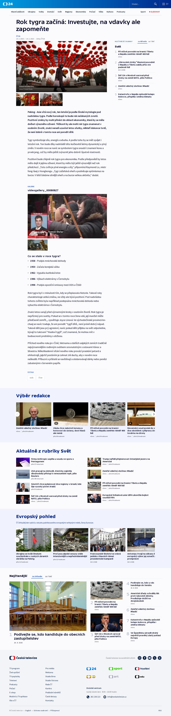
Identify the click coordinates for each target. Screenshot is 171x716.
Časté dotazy (51, 696)
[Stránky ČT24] (91, 668)
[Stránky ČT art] (113, 676)
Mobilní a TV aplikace (18, 696)
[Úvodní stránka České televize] (23, 658)
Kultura (110, 11)
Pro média (49, 668)
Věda (101, 11)
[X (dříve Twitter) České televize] (155, 658)
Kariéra (48, 688)
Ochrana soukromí (41, 710)
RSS (160, 710)
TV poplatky (14, 676)
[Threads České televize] (160, 658)
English (28, 710)
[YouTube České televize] (150, 658)
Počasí (92, 11)
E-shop (12, 692)
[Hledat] (155, 4)
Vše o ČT (13, 700)
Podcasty (121, 11)
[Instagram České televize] (140, 658)
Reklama (49, 672)
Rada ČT (48, 684)
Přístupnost (54, 710)
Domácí (50, 11)
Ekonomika (81, 11)
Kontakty (49, 700)
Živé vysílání (14, 672)
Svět (60, 11)
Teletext (13, 680)
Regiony (68, 11)
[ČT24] (8, 4)
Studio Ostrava (51, 680)
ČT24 (18, 36)
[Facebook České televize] (145, 658)
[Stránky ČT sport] (115, 668)
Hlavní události (17, 11)
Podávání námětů (52, 692)
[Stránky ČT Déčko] (91, 676)
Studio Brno (50, 676)
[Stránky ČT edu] (139, 676)
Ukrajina (31, 11)
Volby (41, 11)
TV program (14, 668)
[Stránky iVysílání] (142, 668)
